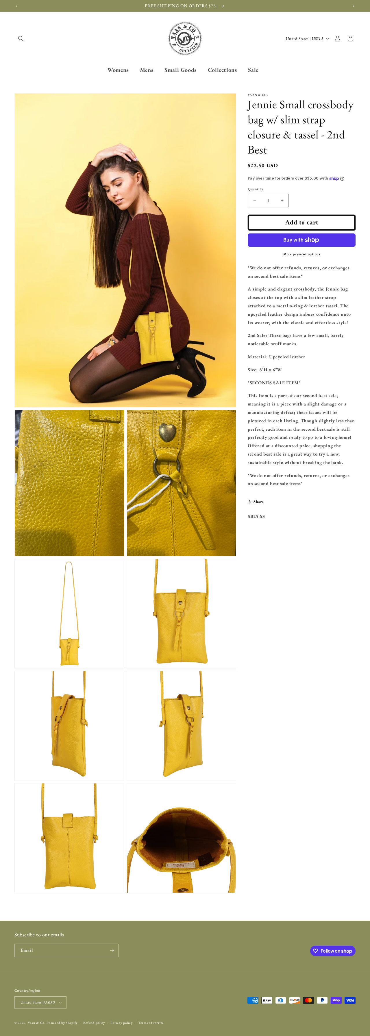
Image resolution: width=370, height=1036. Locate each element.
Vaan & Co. (37, 1023)
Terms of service (151, 1023)
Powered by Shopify (62, 1023)
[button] (20, 38)
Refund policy (94, 1023)
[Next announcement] (353, 5)
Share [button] (259, 501)
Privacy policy (121, 1023)
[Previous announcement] (16, 5)
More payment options (301, 254)
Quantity (255, 189)
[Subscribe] (112, 950)
